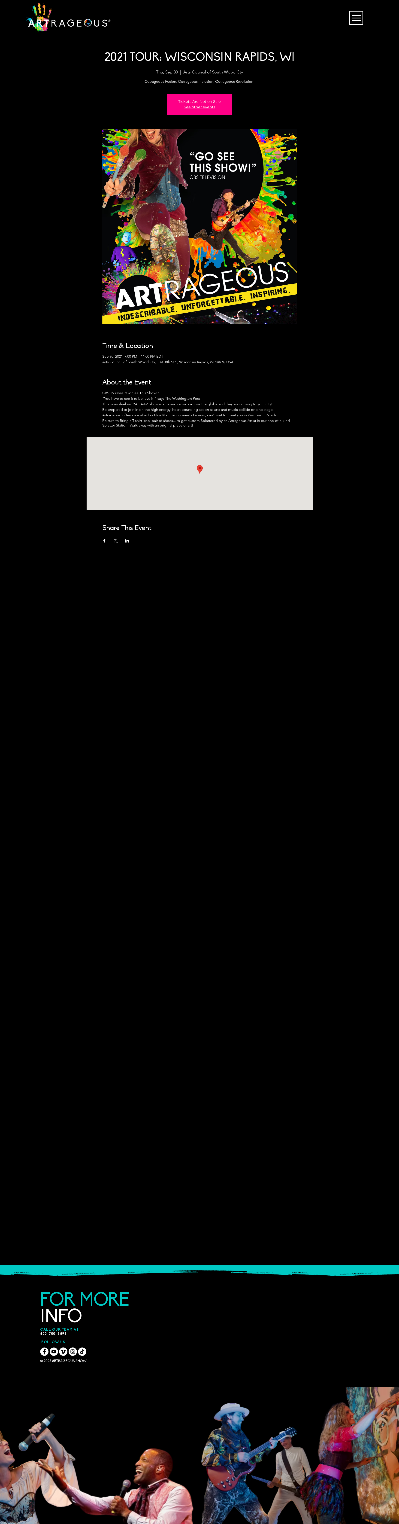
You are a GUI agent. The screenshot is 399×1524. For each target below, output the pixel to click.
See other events (199, 107)
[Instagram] (73, 1351)
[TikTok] (82, 1351)
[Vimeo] (63, 1351)
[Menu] (356, 18)
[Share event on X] (116, 541)
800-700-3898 (53, 1334)
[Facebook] (44, 1351)
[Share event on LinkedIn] (127, 541)
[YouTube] (54, 1351)
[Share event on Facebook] (104, 541)
